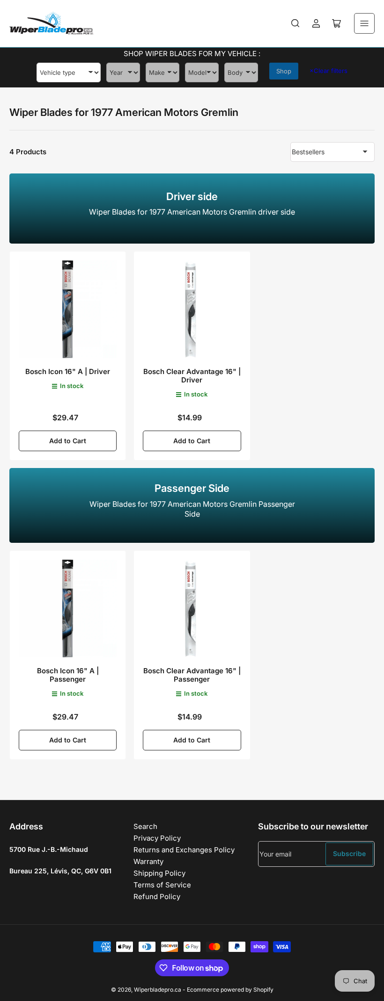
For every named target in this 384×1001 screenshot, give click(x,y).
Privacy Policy (157, 838)
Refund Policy (156, 896)
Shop (283, 71)
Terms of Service (162, 884)
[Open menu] (364, 23)
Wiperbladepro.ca (157, 989)
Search (145, 826)
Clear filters (328, 70)
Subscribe (349, 853)
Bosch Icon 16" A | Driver (67, 371)
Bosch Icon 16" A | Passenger (68, 675)
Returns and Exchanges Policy (184, 849)
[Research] (295, 23)
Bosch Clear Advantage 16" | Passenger (192, 675)
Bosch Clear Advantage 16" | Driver (192, 375)
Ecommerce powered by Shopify (230, 989)
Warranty (148, 861)
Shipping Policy (159, 873)
